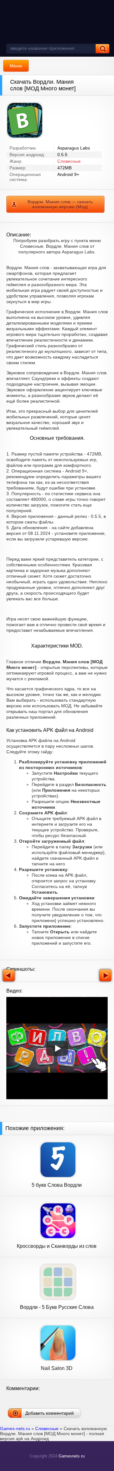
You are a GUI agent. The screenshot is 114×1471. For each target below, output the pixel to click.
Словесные (69, 161)
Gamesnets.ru (72, 1456)
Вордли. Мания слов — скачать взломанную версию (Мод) (60, 204)
